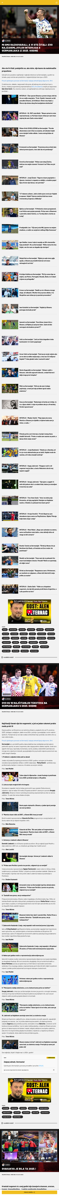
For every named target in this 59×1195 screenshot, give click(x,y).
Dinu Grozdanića (37, 86)
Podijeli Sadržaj (28, 1192)
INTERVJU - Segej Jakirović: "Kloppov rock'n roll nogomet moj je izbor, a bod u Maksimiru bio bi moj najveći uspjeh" (36, 468)
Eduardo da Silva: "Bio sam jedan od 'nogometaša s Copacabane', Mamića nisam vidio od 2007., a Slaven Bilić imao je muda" (36, 832)
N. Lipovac (7, 40)
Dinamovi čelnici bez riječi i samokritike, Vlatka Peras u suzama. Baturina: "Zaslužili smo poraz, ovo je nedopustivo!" (38, 917)
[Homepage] (56, 3)
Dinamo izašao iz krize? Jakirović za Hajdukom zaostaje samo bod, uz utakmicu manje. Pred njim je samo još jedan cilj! (38, 1044)
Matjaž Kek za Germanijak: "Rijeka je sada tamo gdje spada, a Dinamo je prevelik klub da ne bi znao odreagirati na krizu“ (37, 260)
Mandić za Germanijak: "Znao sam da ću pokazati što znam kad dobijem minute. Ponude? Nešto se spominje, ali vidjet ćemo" (38, 560)
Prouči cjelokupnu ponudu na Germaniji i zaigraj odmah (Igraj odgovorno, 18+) (27, 81)
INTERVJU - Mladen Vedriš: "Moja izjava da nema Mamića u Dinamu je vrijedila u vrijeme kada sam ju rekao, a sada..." (36, 420)
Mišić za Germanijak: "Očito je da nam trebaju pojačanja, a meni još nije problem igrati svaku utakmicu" (35, 388)
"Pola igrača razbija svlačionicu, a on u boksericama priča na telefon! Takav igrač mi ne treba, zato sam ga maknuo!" (37, 1007)
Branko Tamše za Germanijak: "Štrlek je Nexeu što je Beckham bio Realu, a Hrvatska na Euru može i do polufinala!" (37, 548)
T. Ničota (7, 1164)
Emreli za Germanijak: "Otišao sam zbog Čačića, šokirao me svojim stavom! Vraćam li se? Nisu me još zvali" (37, 164)
